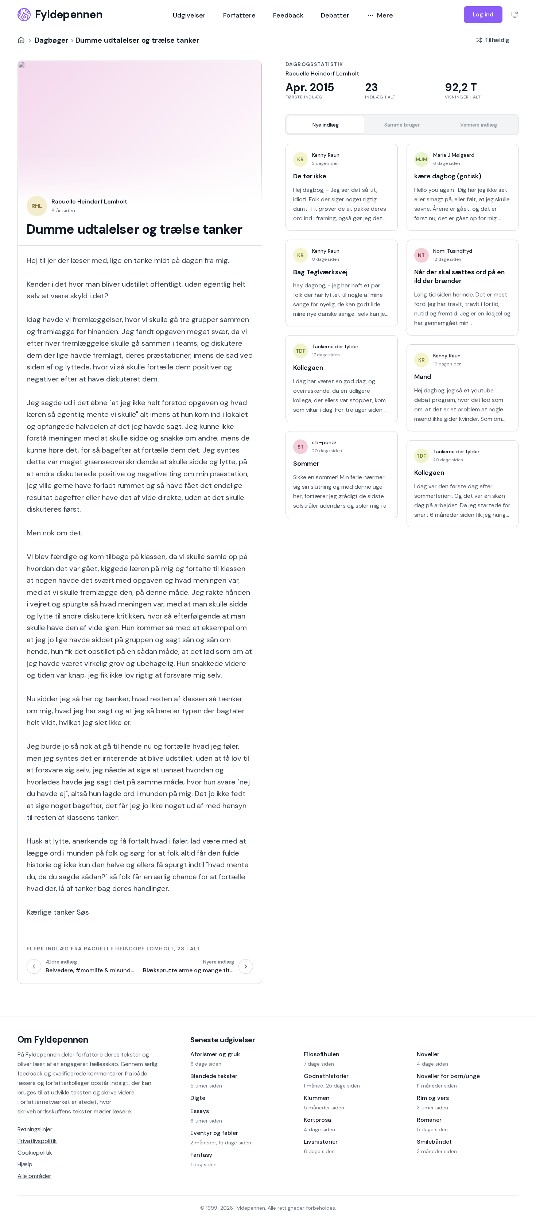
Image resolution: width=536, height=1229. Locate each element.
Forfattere (239, 15)
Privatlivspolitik (37, 1141)
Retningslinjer (35, 1129)
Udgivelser (189, 15)
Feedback (288, 15)
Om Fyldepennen (53, 1039)
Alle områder (34, 1176)
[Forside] (21, 40)
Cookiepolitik (35, 1152)
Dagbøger (52, 40)
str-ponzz (324, 442)
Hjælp (25, 1164)
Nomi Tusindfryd (452, 251)
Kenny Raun (325, 155)
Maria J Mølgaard (453, 155)
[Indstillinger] (514, 14)
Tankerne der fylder (335, 346)
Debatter (335, 15)
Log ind (483, 14)
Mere (385, 15)
